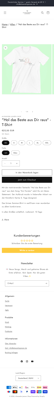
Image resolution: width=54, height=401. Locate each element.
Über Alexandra (10, 343)
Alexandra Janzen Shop (23, 396)
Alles (12, 24)
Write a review (27, 250)
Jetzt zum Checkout (27, 179)
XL (38, 142)
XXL (46, 142)
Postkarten (8, 331)
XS (6, 142)
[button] (5, 12)
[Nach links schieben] (21, 111)
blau (15, 153)
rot (6, 153)
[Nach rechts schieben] (32, 111)
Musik (7, 322)
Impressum (8, 305)
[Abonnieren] (46, 283)
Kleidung (8, 327)
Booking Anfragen (11, 352)
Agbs (7, 310)
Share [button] (6, 219)
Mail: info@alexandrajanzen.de (16, 348)
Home (5, 24)
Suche (7, 301)
